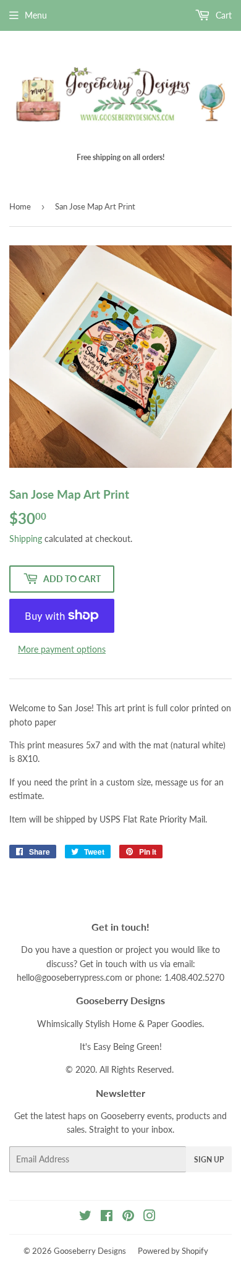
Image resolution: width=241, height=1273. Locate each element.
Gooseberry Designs (90, 1251)
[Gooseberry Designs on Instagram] (149, 1217)
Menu (36, 15)
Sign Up (209, 1159)
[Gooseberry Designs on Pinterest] (128, 1217)
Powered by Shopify (173, 1251)
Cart (222, 15)
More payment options (62, 649)
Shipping (25, 538)
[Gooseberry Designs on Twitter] (85, 1217)
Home (20, 206)
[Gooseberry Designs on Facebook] (106, 1217)
